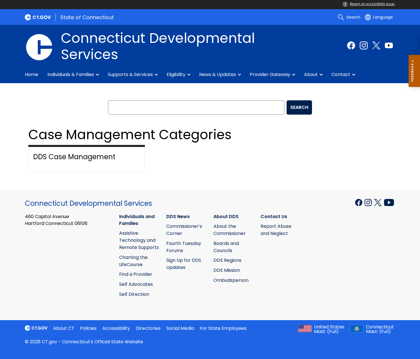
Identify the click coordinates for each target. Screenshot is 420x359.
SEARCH (299, 107)
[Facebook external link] (351, 45)
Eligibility (176, 74)
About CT (63, 328)
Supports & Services (130, 74)
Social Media (180, 328)
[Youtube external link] (389, 45)
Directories (148, 328)
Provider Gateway (270, 74)
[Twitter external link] (376, 45)
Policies (88, 328)
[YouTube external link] (389, 202)
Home (31, 74)
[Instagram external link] (364, 45)
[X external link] (378, 202)
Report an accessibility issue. (372, 3)
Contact (340, 74)
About (311, 74)
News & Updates (217, 74)
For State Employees (223, 328)
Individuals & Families (70, 74)
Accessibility (116, 328)
